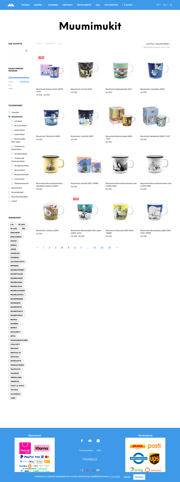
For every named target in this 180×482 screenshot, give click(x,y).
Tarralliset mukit (20, 154)
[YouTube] (90, 440)
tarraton (14, 381)
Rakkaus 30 (15, 353)
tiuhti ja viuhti (17, 386)
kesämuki (14, 257)
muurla (13, 319)
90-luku (13, 228)
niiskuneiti (15, 332)
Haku (26, 50)
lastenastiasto (17, 262)
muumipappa (16, 307)
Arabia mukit (19, 130)
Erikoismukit (19, 179)
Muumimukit (17, 117)
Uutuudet (15, 112)
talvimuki (14, 373)
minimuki (14, 266)
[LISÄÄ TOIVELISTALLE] (51, 80)
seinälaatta (15, 361)
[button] (158, 5)
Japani (13, 249)
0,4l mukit (18, 121)
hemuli (13, 245)
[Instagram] (98, 440)
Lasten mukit (19, 134)
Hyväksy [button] (139, 477)
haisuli (13, 241)
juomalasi (15, 253)
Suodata (24, 82)
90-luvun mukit (20, 125)
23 (109, 248)
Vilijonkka (15, 394)
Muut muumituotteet (20, 197)
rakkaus (14, 348)
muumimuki (15, 303)
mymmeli (14, 324)
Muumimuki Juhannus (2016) (47, 230)
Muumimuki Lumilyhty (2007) (82, 136)
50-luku (21, 224)
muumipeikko (16, 311)
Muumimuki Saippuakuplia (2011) (119, 89)
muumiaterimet (17, 270)
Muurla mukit (19, 170)
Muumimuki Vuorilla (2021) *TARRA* (85, 183)
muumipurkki (16, 315)
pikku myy (15, 344)
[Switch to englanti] (87, 470)
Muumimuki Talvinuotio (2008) (48, 136)
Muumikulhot (17, 188)
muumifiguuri (16, 274)
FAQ (98, 5)
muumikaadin (16, 278)
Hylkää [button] (127, 477)
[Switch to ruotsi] (92, 470)
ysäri (12, 398)
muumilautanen (17, 291)
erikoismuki (16, 237)
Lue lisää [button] (115, 476)
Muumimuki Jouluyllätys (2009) (152, 89)
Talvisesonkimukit (21, 183)
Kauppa (38, 5)
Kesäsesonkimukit (21, 174)
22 (102, 248)
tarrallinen (16, 377)
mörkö (13, 328)
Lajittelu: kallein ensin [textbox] (157, 44)
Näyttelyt (67, 5)
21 (95, 248)
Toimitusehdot (86, 450)
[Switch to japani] (98, 470)
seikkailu (14, 357)
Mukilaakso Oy (91, 459)
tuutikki (14, 390)
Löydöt (14, 201)
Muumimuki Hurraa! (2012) (81, 89)
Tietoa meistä (84, 5)
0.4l (12, 224)
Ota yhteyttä (111, 5)
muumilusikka (16, 295)
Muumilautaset (17, 192)
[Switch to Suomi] (82, 470)
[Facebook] (82, 440)
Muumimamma (16, 299)
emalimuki (15, 233)
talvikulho (15, 369)
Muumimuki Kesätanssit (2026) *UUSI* (155, 136)
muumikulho (16, 286)
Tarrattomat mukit (21, 165)
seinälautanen (17, 365)
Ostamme (53, 5)
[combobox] (158, 44)
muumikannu (16, 282)
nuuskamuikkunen (19, 340)
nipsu (12, 336)
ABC (23, 228)
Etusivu (26, 5)
